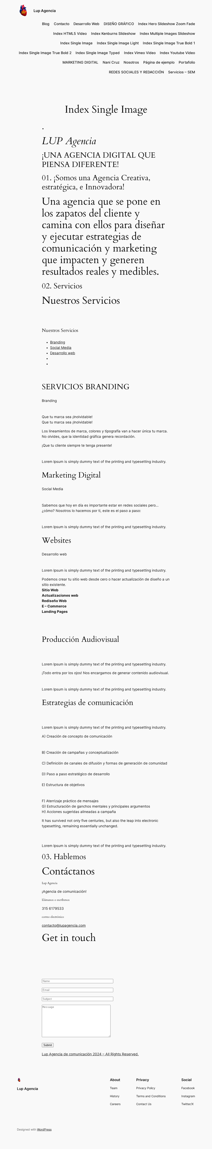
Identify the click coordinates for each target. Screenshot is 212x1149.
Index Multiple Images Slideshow (167, 33)
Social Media (60, 348)
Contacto (61, 24)
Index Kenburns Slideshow (113, 33)
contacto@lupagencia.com (64, 925)
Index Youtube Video (177, 53)
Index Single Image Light (118, 43)
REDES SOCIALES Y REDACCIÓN (136, 72)
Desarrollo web (62, 353)
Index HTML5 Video (70, 33)
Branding (57, 342)
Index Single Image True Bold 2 (45, 53)
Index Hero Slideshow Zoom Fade (166, 24)
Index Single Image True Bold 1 (169, 43)
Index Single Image (76, 43)
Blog (45, 24)
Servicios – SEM (181, 72)
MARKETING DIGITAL (80, 62)
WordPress (44, 1129)
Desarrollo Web (86, 24)
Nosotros (131, 62)
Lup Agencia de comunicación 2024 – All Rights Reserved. (90, 1054)
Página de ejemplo (159, 62)
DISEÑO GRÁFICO (119, 24)
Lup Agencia (45, 10)
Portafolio (187, 62)
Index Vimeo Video (140, 53)
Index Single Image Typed (98, 53)
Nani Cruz (111, 62)
